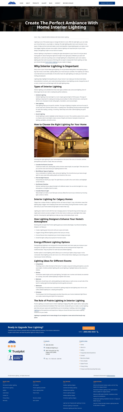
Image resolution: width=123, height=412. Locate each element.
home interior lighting (51, 62)
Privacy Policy (84, 366)
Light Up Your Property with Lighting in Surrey (74, 403)
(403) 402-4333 (49, 345)
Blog (39, 37)
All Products (36, 385)
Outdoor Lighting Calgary (69, 385)
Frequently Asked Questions (88, 353)
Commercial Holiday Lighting (70, 387)
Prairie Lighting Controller (39, 387)
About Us (83, 347)
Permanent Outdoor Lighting (10, 385)
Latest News (6, 392)
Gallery (82, 350)
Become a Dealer (85, 358)
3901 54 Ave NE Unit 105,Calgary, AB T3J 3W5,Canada (52, 352)
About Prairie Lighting (8, 387)
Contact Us (5, 395)
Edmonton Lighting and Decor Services (72, 408)
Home (35, 37)
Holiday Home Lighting (68, 390)
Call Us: (87, 332)
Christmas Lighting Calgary (69, 398)
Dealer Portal (84, 363)
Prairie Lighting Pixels (38, 390)
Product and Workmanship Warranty (90, 369)
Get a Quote (36, 400)
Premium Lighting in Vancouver (70, 405)
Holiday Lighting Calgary (69, 395)
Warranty (5, 400)
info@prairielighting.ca (52, 348)
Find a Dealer (84, 361)
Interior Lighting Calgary (69, 392)
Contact (83, 355)
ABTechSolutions (111, 375)
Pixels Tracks (36, 392)
